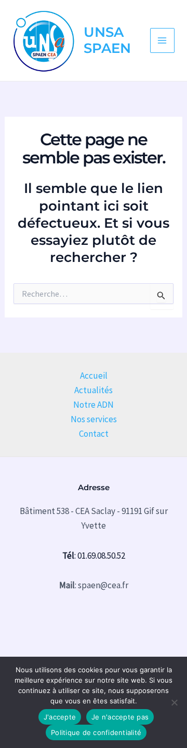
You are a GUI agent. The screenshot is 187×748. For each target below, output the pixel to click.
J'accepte (60, 717)
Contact (94, 433)
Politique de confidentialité (96, 732)
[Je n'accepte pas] (174, 702)
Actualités (93, 390)
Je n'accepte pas (120, 717)
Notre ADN (93, 404)
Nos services (94, 419)
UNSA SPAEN (107, 40)
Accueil (94, 375)
